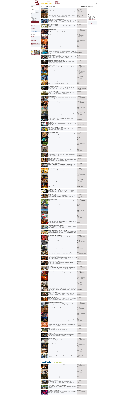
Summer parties (33, 40)
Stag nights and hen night (34, 44)
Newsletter (91, 23)
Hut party (32, 36)
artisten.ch (56, 2)
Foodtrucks (33, 28)
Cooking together (34, 31)
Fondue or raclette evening (34, 38)
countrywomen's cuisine (35, 30)
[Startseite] (41, 2)
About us (92, 3)
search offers (35, 22)
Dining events (33, 25)
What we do (88, 3)
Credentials (84, 3)
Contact (91, 22)
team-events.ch (57, 1)
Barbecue (32, 42)
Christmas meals (34, 46)
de (95, 3)
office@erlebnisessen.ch (92, 19)
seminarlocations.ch (57, 3)
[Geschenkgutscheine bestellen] (35, 54)
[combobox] (35, 9)
